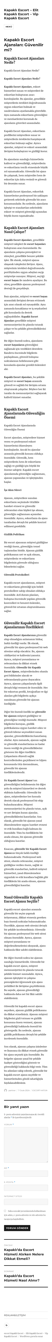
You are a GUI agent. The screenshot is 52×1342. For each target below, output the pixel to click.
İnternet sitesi (13, 1196)
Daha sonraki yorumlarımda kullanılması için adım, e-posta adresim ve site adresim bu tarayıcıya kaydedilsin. (25, 1215)
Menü (9, 26)
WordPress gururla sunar (31, 1336)
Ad (6, 1168)
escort (7, 1333)
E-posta (9, 1182)
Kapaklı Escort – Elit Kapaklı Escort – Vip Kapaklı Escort (21, 14)
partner (12, 1090)
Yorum (9, 1124)
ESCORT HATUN (39, 1090)
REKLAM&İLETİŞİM (15, 1315)
